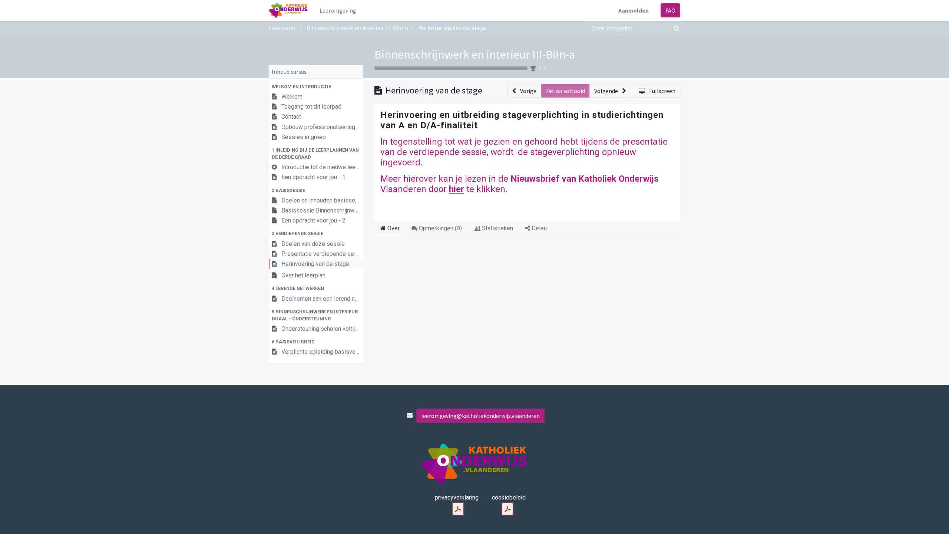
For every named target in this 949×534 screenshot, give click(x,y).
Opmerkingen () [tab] (439, 228)
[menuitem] (338, 10)
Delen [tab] (538, 228)
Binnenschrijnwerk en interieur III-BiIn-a (474, 54)
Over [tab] (393, 228)
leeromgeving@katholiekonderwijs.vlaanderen (480, 415)
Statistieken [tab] (496, 228)
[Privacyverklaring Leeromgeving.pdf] (458, 509)
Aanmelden (633, 10)
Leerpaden (283, 28)
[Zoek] (675, 28)
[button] (316, 87)
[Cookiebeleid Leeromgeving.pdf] (507, 509)
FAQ (670, 10)
